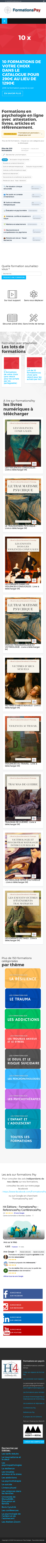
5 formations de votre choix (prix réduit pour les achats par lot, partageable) (11, 377)
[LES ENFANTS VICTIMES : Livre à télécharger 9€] (23, 914)
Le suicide (7, 1484)
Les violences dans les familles (11, 1492)
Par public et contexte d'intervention (13, 163)
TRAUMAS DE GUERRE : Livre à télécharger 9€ (20, 823)
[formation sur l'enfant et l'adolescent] (23, 1119)
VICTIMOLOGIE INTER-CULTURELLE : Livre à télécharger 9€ (22, 881)
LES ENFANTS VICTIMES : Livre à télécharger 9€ (21, 939)
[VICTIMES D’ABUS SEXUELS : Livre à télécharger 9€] (23, 681)
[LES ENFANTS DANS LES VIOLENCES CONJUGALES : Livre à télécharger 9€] (23, 560)
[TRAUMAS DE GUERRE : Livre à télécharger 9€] (23, 797)
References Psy (28, 1412)
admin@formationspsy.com (34, 1388)
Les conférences (10, 1510)
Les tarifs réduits (10, 1453)
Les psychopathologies (12, 1464)
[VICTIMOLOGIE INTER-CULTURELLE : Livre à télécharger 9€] (23, 856)
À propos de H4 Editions (32, 1417)
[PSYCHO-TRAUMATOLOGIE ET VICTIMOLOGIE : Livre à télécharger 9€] (23, 620)
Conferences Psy (29, 1408)
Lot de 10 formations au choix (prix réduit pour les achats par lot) (34, 374)
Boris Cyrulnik (9, 1507)
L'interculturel (9, 1487)
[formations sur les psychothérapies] (23, 1099)
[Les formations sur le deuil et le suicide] (23, 1059)
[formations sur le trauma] (23, 998)
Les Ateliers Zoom (11, 1522)
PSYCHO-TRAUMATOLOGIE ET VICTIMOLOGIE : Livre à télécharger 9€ (22, 647)
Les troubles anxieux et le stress (12, 1473)
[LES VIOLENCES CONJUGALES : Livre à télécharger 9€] (23, 443)
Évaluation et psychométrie (34, 166)
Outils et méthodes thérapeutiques (13, 166)
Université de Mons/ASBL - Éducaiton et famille (8, 1500)
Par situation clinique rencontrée (19, 159)
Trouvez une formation (14, 277)
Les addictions (9, 1477)
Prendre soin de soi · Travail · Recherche (14, 180)
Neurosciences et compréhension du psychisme (17, 177)
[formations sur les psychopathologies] (23, 1079)
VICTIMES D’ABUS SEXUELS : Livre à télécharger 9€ (23, 706)
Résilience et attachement (10, 173)
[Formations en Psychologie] (23, 10)
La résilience (8, 1468)
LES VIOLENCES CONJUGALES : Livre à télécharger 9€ (20, 468)
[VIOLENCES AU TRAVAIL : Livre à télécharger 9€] (23, 739)
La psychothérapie (11, 1481)
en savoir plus (12, 93)
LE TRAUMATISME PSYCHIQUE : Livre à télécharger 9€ (20, 527)
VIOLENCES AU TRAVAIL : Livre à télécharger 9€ (21, 765)
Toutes (5, 159)
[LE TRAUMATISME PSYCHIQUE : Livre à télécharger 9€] (23, 501)
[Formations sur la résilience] (23, 978)
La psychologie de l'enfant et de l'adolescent (11, 1516)
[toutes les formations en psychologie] (23, 1139)
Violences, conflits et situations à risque (14, 170)
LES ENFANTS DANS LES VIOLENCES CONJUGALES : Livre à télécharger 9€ (22, 586)
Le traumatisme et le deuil (11, 1458)
